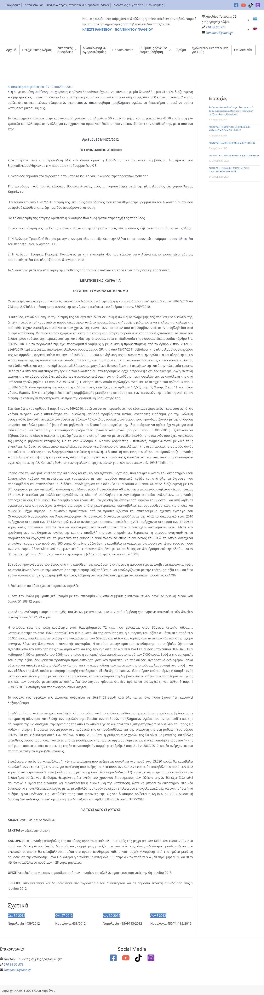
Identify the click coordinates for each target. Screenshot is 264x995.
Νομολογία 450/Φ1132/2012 (170, 923)
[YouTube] (243, 5)
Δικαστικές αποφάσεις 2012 (27, 87)
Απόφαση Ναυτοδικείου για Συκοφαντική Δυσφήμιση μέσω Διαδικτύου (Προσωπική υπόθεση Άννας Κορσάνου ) (231, 111)
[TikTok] (250, 5)
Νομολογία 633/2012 (70, 923)
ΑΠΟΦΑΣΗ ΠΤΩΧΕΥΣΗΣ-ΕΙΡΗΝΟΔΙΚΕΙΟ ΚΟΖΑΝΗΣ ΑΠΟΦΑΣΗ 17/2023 (229, 128)
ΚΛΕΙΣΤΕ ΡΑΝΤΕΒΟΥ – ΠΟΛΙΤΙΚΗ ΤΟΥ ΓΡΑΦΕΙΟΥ (117, 29)
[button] (75, 50)
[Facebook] (236, 5)
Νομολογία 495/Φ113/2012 (122, 923)
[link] (255, 20)
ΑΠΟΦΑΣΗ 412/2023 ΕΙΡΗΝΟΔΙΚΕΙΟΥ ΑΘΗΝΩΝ (234, 155)
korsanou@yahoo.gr (219, 33)
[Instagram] (257, 5)
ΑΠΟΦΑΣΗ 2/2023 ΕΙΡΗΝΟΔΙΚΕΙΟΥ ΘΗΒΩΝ (232, 143)
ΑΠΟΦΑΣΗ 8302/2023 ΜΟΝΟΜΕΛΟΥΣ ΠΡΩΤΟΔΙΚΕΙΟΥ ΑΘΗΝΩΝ (229, 169)
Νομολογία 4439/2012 (24, 923)
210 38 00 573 (215, 27)
